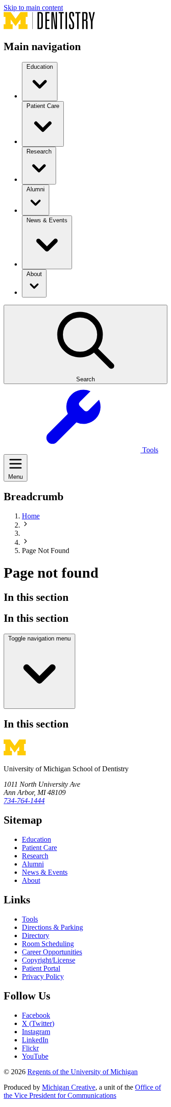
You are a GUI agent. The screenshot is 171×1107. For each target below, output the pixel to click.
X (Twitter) (38, 1023)
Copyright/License (48, 960)
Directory (35, 935)
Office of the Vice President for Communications (82, 1091)
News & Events (44, 872)
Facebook (36, 1015)
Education (36, 839)
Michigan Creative (68, 1087)
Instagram (36, 1031)
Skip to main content (33, 7)
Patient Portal (41, 968)
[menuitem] (39, 81)
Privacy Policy (43, 976)
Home (31, 516)
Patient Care (39, 847)
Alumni (33, 864)
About (31, 880)
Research (35, 856)
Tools (30, 919)
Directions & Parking (52, 927)
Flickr (30, 1048)
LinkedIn (35, 1040)
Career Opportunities (52, 952)
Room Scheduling (48, 944)
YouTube (35, 1056)
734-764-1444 (24, 801)
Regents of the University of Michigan (82, 1072)
